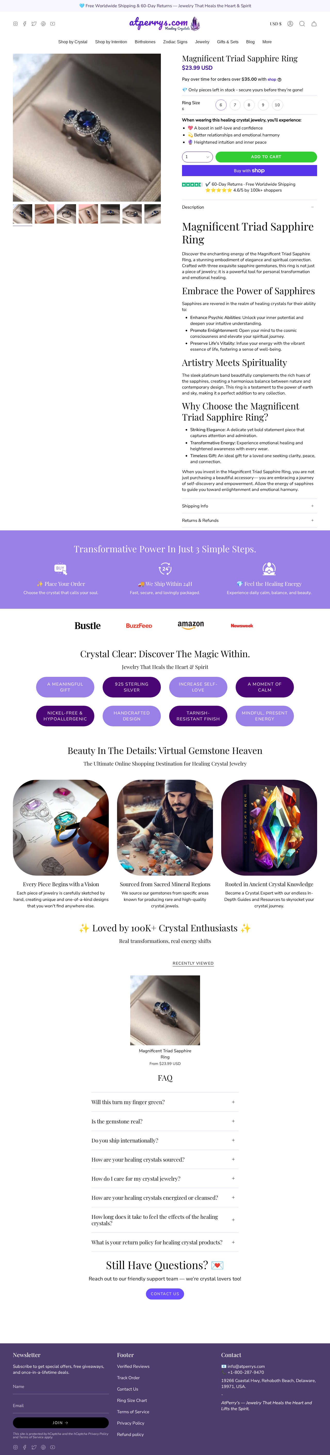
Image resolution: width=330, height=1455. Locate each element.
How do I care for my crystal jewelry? (136, 1178)
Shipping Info (195, 506)
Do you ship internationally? (125, 1140)
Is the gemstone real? (117, 1121)
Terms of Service (31, 1437)
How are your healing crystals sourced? (138, 1159)
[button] (302, 24)
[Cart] (314, 24)
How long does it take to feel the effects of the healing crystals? (155, 1220)
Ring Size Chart (132, 1400)
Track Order (128, 1378)
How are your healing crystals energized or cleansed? (155, 1197)
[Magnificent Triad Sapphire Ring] (165, 1010)
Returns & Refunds (200, 520)
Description (193, 207)
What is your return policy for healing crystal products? (157, 1242)
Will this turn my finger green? (128, 1101)
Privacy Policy (98, 1434)
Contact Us (127, 1389)
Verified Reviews (133, 1366)
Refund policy (130, 1434)
